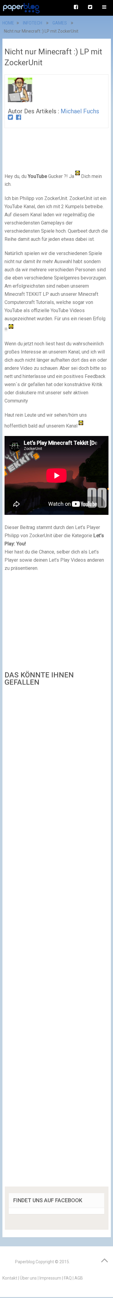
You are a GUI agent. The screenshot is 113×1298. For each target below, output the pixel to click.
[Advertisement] (57, 938)
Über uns (28, 1278)
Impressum (50, 1278)
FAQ (68, 1278)
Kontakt (9, 1278)
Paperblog (25, 1261)
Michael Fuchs (80, 111)
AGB (78, 1278)
